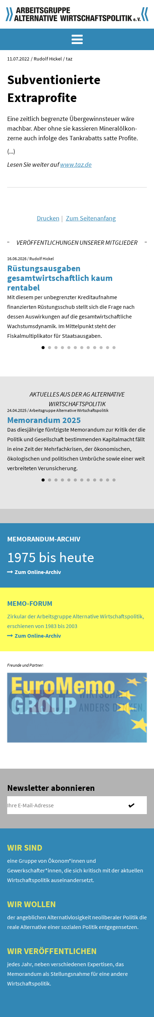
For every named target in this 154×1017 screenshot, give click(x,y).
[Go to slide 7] (81, 345)
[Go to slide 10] (100, 345)
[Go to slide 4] (61, 345)
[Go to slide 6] (74, 345)
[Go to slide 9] (93, 345)
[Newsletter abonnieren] (134, 805)
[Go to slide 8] (87, 345)
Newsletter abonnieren (51, 788)
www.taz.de (76, 164)
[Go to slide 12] (113, 345)
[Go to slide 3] (55, 345)
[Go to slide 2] (48, 345)
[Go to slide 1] (42, 345)
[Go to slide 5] (68, 345)
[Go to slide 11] (106, 345)
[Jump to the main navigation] (77, 39)
